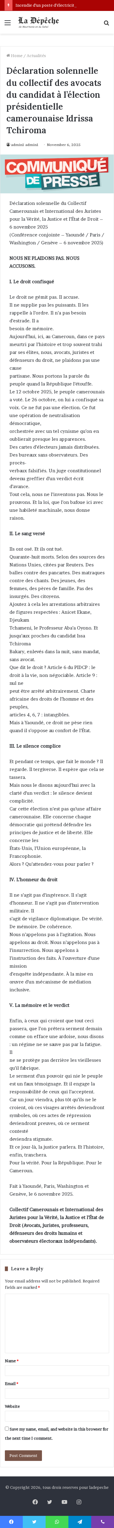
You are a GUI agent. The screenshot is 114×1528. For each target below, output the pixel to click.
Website (12, 1406)
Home (16, 55)
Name (12, 1360)
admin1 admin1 (25, 144)
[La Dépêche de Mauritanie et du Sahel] (39, 22)
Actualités (36, 55)
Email (11, 1383)
